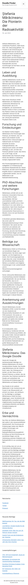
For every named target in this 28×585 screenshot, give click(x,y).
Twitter (4, 505)
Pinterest (5, 508)
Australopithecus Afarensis (10, 573)
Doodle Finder (9, 3)
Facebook (5, 503)
